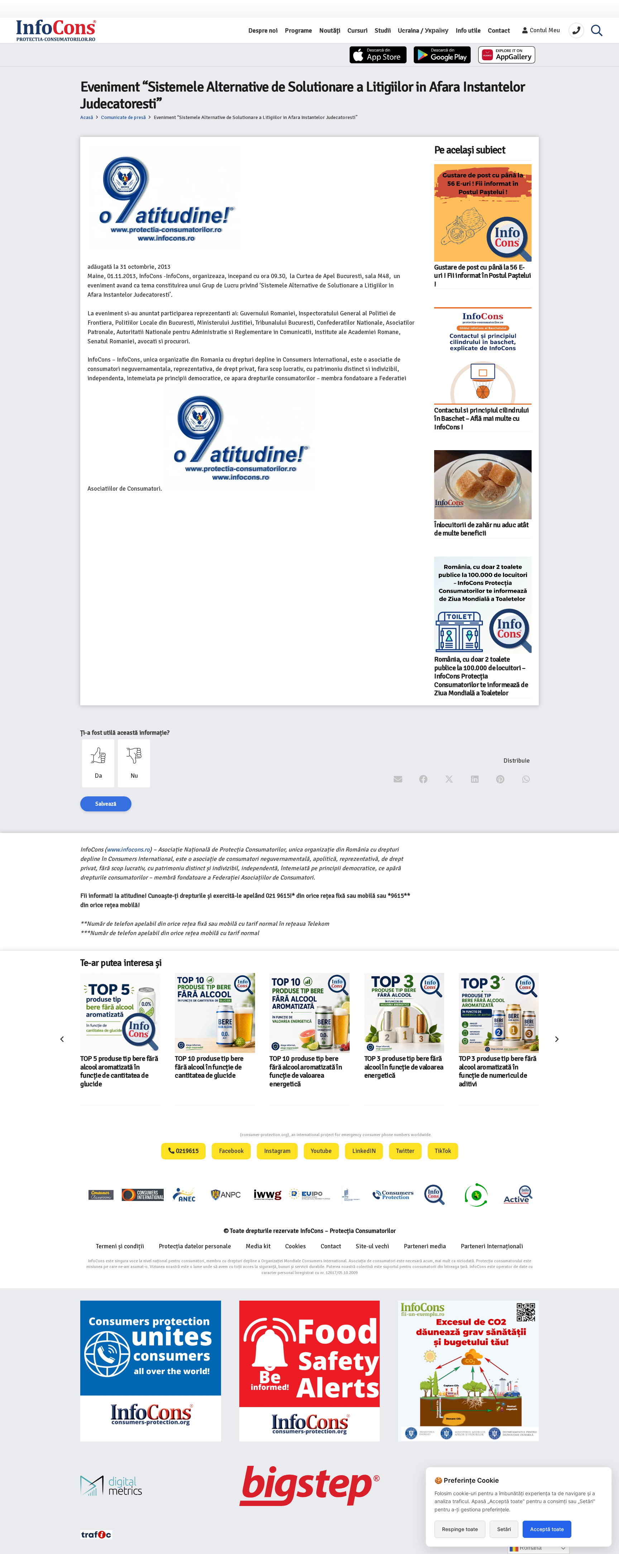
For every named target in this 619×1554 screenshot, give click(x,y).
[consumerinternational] (142, 1195)
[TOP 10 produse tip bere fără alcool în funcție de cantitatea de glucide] (120, 1013)
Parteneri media (425, 1246)
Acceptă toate (547, 1529)
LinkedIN (364, 1151)
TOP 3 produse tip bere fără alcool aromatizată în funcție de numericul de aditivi (403, 1071)
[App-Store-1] (442, 54)
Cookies (295, 1246)
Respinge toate (460, 1529)
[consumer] (101, 1195)
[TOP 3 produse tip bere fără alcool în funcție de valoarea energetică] (310, 1013)
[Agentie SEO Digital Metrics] (150, 1486)
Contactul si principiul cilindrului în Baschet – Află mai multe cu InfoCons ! (481, 419)
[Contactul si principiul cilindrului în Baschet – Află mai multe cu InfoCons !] (483, 356)
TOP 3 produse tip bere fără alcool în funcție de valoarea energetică (309, 1067)
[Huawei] (506, 54)
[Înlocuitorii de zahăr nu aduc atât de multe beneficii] (483, 484)
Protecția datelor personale (195, 1246)
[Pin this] (500, 779)
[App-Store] (378, 54)
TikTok (443, 1151)
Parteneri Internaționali (492, 1246)
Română (530, 1548)
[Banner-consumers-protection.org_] (150, 1371)
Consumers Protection (213, 1135)
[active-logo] (518, 1194)
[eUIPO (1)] (393, 1195)
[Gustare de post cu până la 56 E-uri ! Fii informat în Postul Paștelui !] (483, 213)
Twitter (405, 1151)
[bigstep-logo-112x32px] (309, 1486)
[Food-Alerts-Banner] (309, 1371)
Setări (504, 1529)
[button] (596, 30)
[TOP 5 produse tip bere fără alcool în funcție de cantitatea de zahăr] (499, 1013)
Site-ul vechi (372, 1246)
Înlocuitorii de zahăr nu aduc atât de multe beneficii (481, 529)
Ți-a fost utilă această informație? (124, 733)
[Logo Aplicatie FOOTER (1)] (434, 1195)
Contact (331, 1246)
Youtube (321, 1151)
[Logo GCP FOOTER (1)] (476, 1195)
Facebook (231, 1151)
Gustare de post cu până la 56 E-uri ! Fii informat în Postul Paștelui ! (482, 276)
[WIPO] (351, 1194)
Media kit (258, 1246)
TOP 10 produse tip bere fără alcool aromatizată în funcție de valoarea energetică (211, 1071)
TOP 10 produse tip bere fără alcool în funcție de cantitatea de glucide (114, 1067)
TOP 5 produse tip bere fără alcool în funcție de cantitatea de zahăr (498, 1067)
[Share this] (423, 779)
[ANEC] (184, 1195)
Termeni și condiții (120, 1246)
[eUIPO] (309, 1195)
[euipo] (267, 1195)
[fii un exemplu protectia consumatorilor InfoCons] (468, 1371)
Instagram (277, 1151)
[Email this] (398, 779)
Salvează (105, 804)
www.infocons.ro (128, 849)
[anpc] (226, 1195)
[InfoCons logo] (56, 30)
